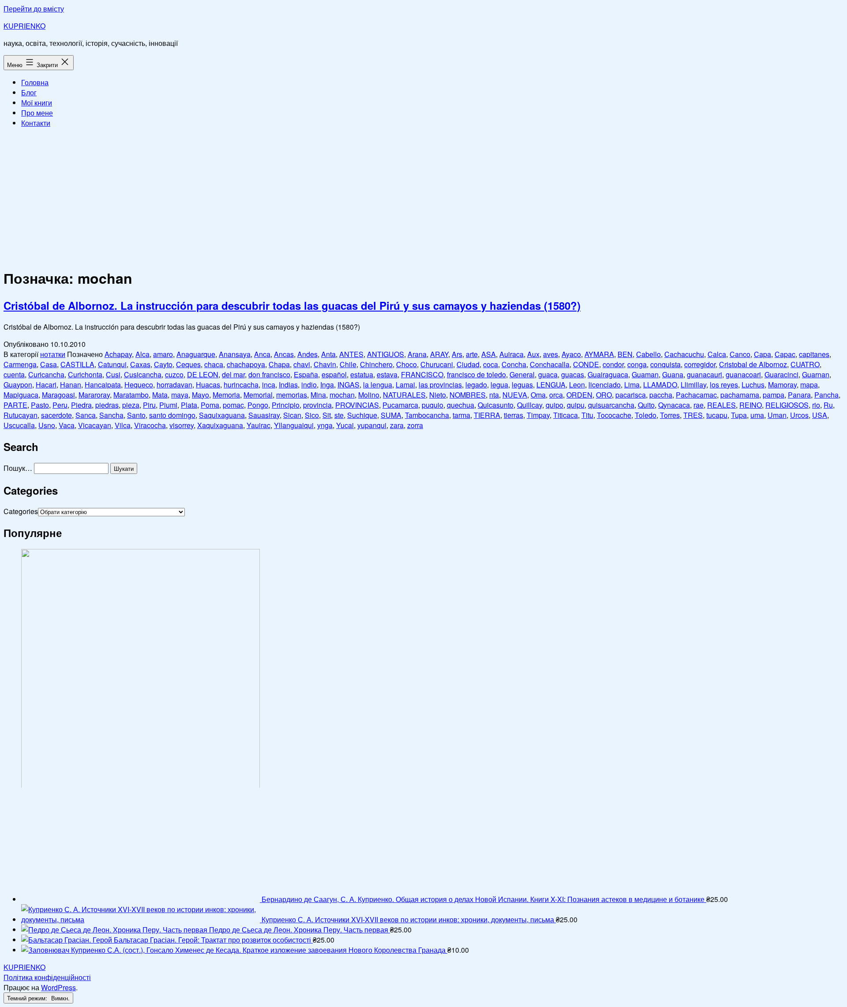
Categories (21, 511)
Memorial (258, 395)
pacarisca (630, 395)
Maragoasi (58, 395)
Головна (35, 82)
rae (698, 405)
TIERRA (487, 415)
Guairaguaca (608, 374)
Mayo (200, 395)
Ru (828, 405)
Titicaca (565, 415)
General (522, 374)
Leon (577, 385)
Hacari (46, 385)
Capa (762, 354)
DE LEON (202, 374)
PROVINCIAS (357, 405)
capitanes (814, 354)
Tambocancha (427, 415)
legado (476, 385)
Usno (46, 425)
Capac (785, 354)
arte (472, 354)
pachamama (739, 395)
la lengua (377, 385)
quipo (554, 405)
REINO (750, 405)
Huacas (208, 385)
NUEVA (514, 395)
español (334, 374)
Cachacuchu (684, 354)
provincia (317, 405)
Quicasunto (495, 405)
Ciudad (468, 364)
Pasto (40, 405)
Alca (142, 354)
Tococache (614, 415)
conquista (665, 364)
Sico (312, 415)
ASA (488, 354)
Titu (587, 415)
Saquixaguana (222, 415)
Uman (777, 415)
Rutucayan (20, 415)
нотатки (52, 354)
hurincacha (241, 385)
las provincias (440, 385)
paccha (660, 395)
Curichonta (85, 374)
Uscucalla (19, 425)
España (306, 374)
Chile (348, 364)
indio (309, 385)
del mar (233, 374)
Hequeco (138, 385)
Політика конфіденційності (47, 977)
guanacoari (743, 374)
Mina (318, 395)
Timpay (538, 415)
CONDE (586, 364)
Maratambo (131, 395)
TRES (693, 415)
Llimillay (693, 385)
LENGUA (551, 385)
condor (613, 364)
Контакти (35, 123)
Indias (288, 385)
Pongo (257, 405)
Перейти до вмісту (34, 9)
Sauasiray (264, 415)
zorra (415, 425)
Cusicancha (142, 374)
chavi (301, 364)
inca (268, 385)
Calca (717, 354)
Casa (48, 364)
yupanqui (371, 425)
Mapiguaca (21, 395)
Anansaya (235, 354)
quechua (460, 405)
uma (757, 415)
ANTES (351, 354)
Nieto (437, 395)
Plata (189, 405)
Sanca (85, 415)
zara (397, 425)
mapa (809, 385)
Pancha (826, 395)
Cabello (648, 354)
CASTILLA (77, 364)
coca (490, 364)
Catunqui (112, 364)
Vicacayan (94, 425)
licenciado (604, 385)
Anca (262, 354)
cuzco (174, 374)
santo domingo (172, 415)
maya (179, 395)
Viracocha (150, 425)
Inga (327, 385)
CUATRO (805, 364)
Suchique (362, 415)
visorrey (181, 425)
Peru (59, 405)
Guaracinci (781, 374)
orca (556, 395)
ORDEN (579, 395)
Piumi (168, 405)
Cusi (113, 374)
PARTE (15, 405)
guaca (548, 374)
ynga (325, 425)
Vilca (123, 425)
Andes (307, 354)
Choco (406, 364)
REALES (721, 405)
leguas (522, 385)
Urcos (799, 415)
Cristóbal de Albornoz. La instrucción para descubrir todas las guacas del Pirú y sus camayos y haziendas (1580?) (292, 305)
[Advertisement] (423, 197)
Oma (538, 395)
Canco (740, 354)
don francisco (269, 374)
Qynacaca (674, 405)
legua (499, 385)
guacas (572, 374)
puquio (432, 405)
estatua (361, 374)
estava (387, 374)
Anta (328, 354)
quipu (576, 405)
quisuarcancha (611, 405)
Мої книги (36, 103)
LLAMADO (660, 385)
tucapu (716, 415)
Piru (149, 405)
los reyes (724, 385)
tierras (513, 415)
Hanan (70, 385)
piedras (107, 405)
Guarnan (815, 374)
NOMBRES (468, 395)
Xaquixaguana (220, 425)
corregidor (700, 364)
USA (819, 415)
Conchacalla (550, 364)
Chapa (279, 364)
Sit (326, 415)
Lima (632, 385)
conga (637, 364)
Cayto (163, 364)
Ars (457, 354)
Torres (670, 415)
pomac (233, 405)
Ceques (188, 364)
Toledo (645, 415)
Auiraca (511, 354)
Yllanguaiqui (294, 425)
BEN (625, 354)
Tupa (739, 415)
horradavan (174, 385)
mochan (342, 395)
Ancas (284, 354)
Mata (160, 395)
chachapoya (246, 364)
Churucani (436, 364)
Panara (799, 395)
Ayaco (571, 354)
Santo (136, 415)
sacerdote (56, 415)
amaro (163, 354)
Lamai (405, 385)
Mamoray (782, 385)
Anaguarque (195, 354)
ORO (604, 395)
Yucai (345, 425)
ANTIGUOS (385, 354)
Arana (417, 354)
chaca (213, 364)
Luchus (753, 385)
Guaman (645, 374)
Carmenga (20, 364)
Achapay (118, 354)
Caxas (140, 364)
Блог (29, 92)
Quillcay (529, 405)
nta (494, 395)
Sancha (111, 415)
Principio (286, 405)
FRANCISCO (422, 374)
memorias (291, 395)
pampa (773, 395)
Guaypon (18, 385)
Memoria (226, 395)
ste (339, 415)
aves (550, 354)
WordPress (58, 987)
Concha (514, 364)
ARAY (439, 354)
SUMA (391, 415)
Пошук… (18, 468)
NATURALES (404, 395)
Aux (533, 354)
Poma (210, 405)
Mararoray (94, 395)
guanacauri (704, 374)
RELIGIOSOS (787, 405)
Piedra (81, 405)
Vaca (67, 425)
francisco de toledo (476, 374)
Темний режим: (28, 998)
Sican (292, 415)
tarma (461, 415)
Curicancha (46, 374)
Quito (646, 405)
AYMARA (599, 354)
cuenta (14, 374)
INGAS (348, 385)
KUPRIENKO (24, 26)
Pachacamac (696, 395)
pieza (130, 405)
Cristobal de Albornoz (753, 364)
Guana (672, 374)
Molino (368, 395)
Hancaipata (103, 385)
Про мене (37, 113)
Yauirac (258, 425)
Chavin (325, 364)
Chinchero (376, 364)
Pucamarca (400, 405)
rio (816, 405)
